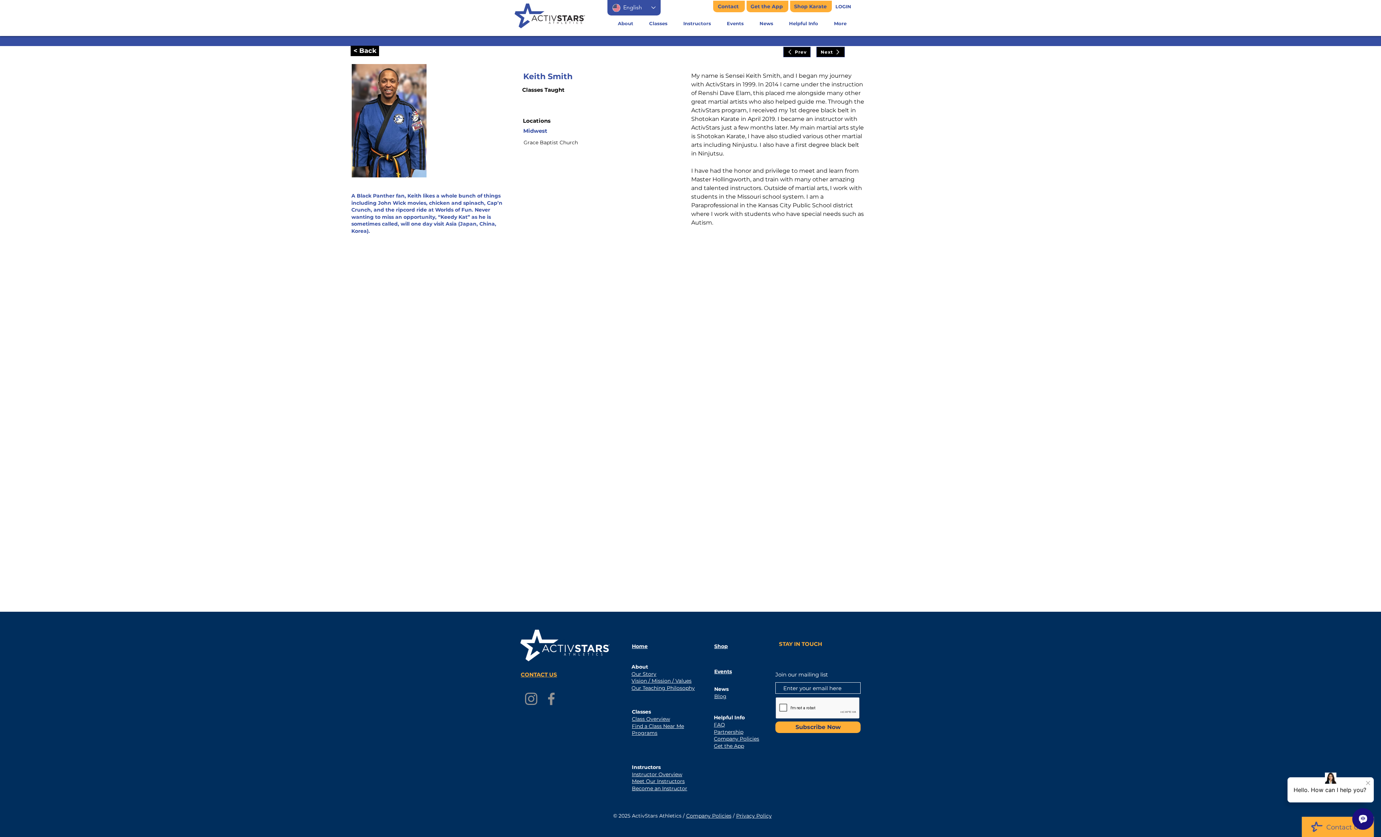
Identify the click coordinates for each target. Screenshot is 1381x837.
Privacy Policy (754, 816)
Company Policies (708, 816)
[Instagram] (531, 699)
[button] (843, 6)
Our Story (644, 674)
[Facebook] (551, 699)
